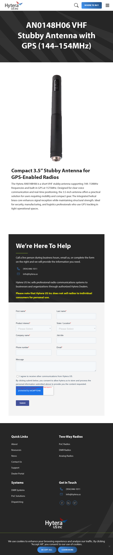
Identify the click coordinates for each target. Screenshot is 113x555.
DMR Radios (65, 449)
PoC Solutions (18, 495)
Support (15, 467)
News (14, 455)
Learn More (68, 550)
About (14, 444)
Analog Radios (66, 455)
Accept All (47, 550)
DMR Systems (18, 490)
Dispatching (17, 501)
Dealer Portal (17, 473)
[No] (109, 546)
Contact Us (16, 461)
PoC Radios (64, 444)
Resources (16, 449)
